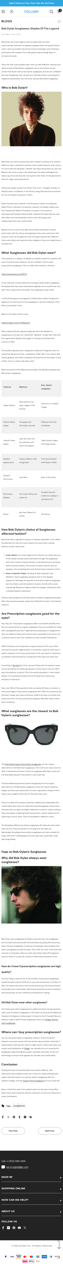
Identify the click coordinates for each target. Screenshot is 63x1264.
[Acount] (11, 11)
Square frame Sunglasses (33, 1081)
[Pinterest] (14, 1116)
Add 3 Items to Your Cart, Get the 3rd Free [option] (30, 3)
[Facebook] (2, 1116)
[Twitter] (8, 1116)
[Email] (30, 1116)
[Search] (51, 11)
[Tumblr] (19, 1116)
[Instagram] (8, 1227)
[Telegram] (25, 1116)
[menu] (3, 11)
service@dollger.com (17, 1167)
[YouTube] (19, 1227)
